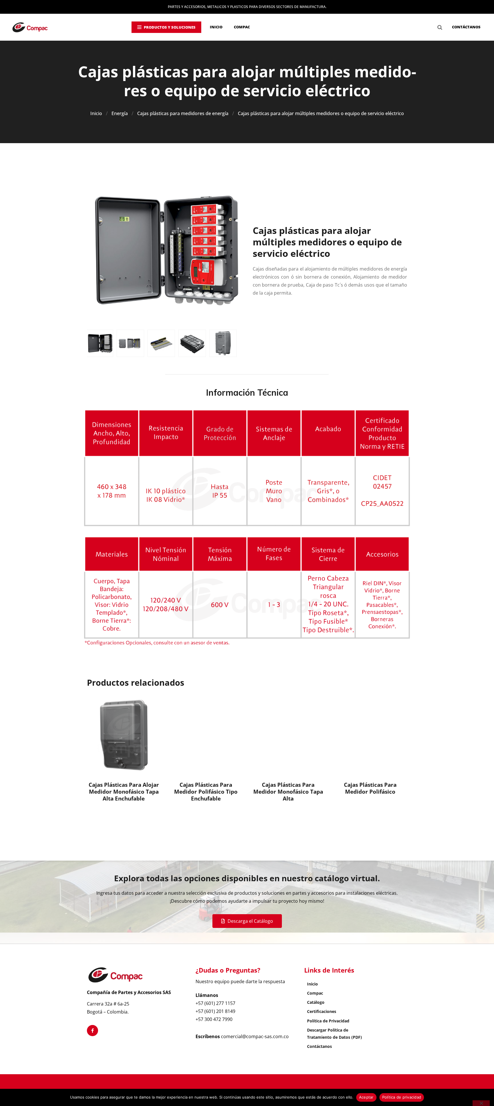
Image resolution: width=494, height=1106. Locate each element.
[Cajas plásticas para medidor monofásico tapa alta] (288, 735)
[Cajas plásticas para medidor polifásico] (370, 735)
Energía (119, 113)
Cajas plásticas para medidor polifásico (370, 788)
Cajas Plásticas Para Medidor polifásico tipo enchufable (206, 791)
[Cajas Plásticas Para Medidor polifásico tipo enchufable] (206, 735)
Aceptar (366, 1097)
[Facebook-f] (92, 1030)
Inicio (96, 113)
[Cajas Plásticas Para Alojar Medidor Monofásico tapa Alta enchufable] (124, 735)
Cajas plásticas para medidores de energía (182, 113)
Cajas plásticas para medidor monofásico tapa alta (288, 791)
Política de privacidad (401, 1097)
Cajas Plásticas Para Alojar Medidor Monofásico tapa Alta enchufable (124, 791)
